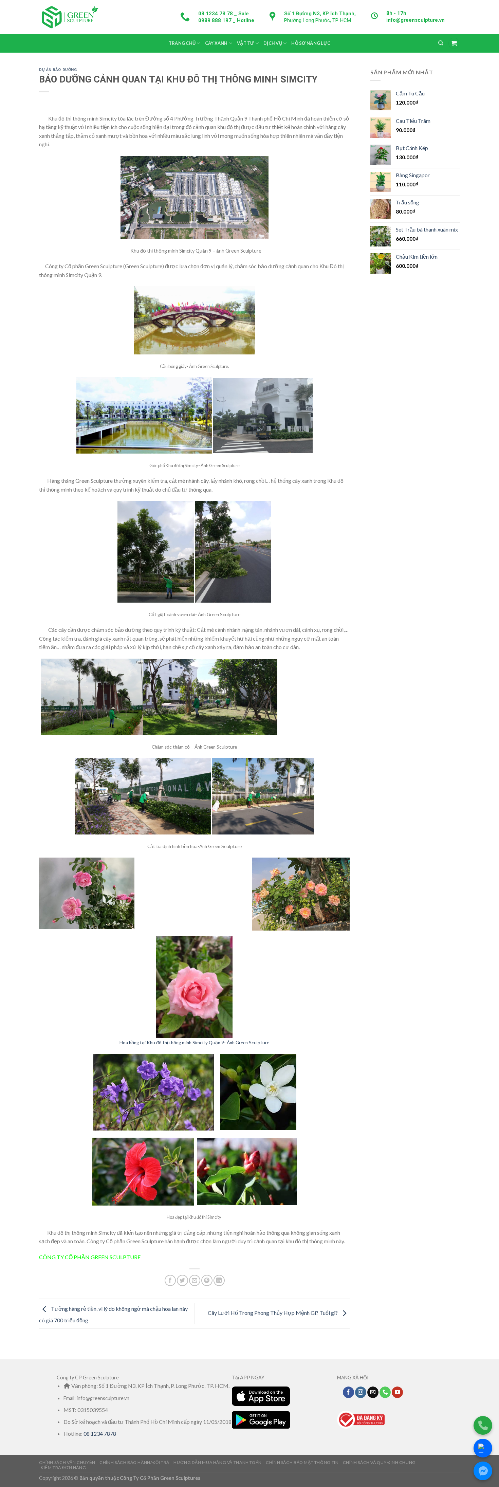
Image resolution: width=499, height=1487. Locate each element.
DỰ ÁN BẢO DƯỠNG (58, 70)
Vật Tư (245, 43)
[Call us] (385, 1392)
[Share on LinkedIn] (219, 1280)
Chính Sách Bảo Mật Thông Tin (302, 1462)
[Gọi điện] (483, 1425)
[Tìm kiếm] (440, 43)
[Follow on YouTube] (397, 1392)
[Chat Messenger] (483, 1471)
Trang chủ (182, 43)
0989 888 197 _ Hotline (226, 20)
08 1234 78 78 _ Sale (223, 14)
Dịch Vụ (272, 43)
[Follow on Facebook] (348, 1392)
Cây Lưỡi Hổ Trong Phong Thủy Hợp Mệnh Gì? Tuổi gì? (273, 1313)
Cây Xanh (216, 43)
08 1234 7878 (100, 1433)
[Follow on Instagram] (360, 1392)
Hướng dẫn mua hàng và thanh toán (217, 1462)
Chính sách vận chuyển (67, 1462)
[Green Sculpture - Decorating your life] (69, 16)
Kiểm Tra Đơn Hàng (63, 1467)
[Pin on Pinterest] (206, 1280)
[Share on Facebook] (170, 1280)
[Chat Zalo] (483, 1448)
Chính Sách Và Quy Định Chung (379, 1462)
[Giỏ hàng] (453, 43)
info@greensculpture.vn (415, 20)
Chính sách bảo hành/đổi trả (134, 1462)
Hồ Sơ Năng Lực (310, 43)
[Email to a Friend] (194, 1280)
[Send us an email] (372, 1392)
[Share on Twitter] (182, 1280)
